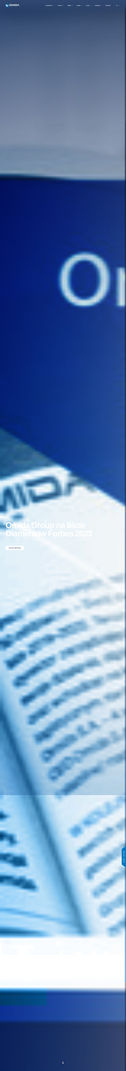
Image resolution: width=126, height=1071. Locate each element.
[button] (63, 1064)
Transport (48, 5)
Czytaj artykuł (15, 548)
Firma (69, 5)
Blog (87, 5)
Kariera (97, 5)
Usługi (60, 5)
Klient (79, 5)
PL (117, 5)
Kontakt (108, 5)
